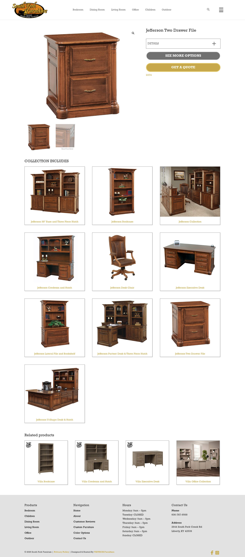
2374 (149, 75)
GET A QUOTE (183, 67)
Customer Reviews (84, 522)
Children (150, 10)
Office (135, 10)
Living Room (118, 10)
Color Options (81, 533)
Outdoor (166, 10)
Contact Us (79, 538)
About (77, 516)
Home (76, 511)
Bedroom (78, 10)
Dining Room (97, 10)
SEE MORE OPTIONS (183, 56)
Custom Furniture (83, 527)
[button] (133, 33)
